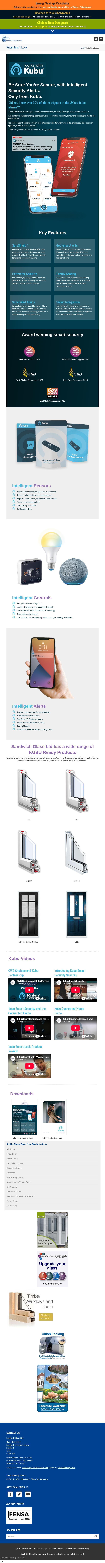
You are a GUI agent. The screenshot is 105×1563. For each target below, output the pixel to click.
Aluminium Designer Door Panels (21, 1196)
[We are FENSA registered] (19, 1515)
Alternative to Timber (28, 942)
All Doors (11, 1149)
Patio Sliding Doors (15, 1163)
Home (82, 48)
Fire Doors (11, 1172)
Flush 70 (76, 880)
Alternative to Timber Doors (19, 1182)
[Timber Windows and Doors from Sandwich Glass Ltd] (30, 1308)
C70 (76, 819)
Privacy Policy (83, 1548)
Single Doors (12, 1154)
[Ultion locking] (52, 1345)
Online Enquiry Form (66, 1467)
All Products (12, 1205)
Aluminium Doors (14, 1191)
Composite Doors (14, 1168)
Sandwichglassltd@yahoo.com (35, 1467)
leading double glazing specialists (65, 1554)
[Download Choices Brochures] (52, 1387)
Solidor (77, 942)
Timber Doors (12, 1201)
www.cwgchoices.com (17, 1558)
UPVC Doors (12, 1187)
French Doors (12, 1158)
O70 (28, 819)
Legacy (29, 880)
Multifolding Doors (15, 1177)
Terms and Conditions (67, 1548)
